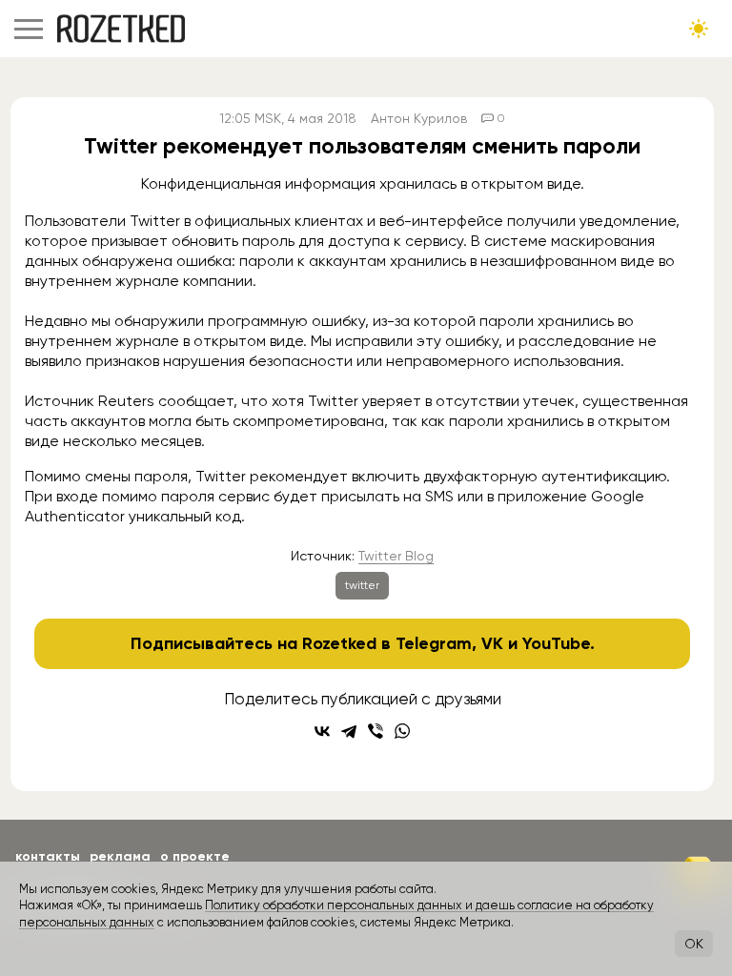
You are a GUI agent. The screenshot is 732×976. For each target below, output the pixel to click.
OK (693, 943)
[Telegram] (348, 731)
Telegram (434, 643)
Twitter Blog (396, 555)
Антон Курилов (419, 118)
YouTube (556, 643)
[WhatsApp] (402, 731)
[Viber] (375, 731)
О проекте (195, 856)
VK (492, 643)
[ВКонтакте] (322, 731)
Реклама (120, 856)
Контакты (47, 856)
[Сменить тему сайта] (699, 29)
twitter (362, 585)
